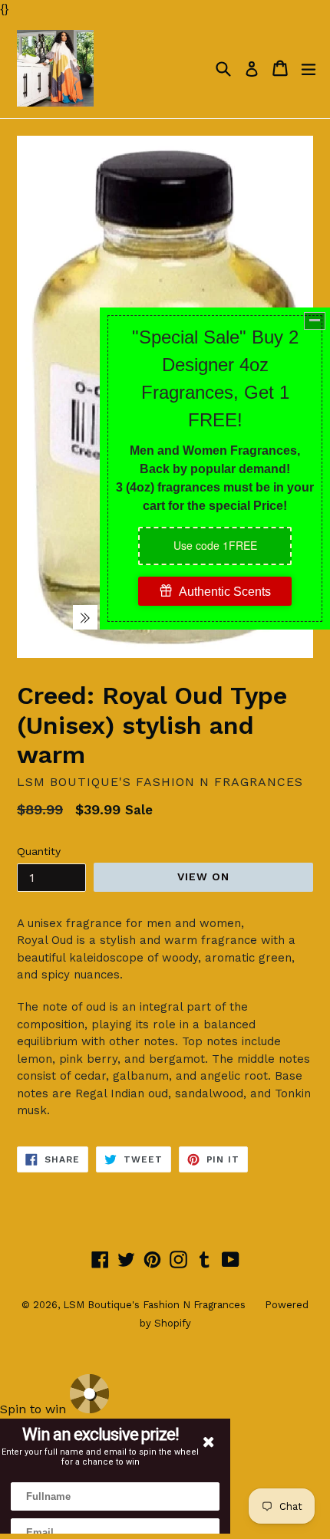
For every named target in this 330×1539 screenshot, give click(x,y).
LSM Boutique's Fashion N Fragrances (154, 1304)
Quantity (39, 851)
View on (203, 876)
